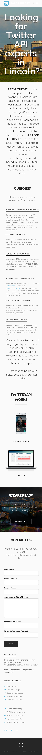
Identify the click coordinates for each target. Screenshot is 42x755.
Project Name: (10, 588)
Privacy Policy (6, 751)
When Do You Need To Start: (16, 631)
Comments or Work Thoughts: (17, 597)
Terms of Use (14, 751)
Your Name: (9, 570)
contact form (10, 286)
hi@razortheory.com (13, 288)
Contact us (21, 522)
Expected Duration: (12, 621)
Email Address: (10, 579)
